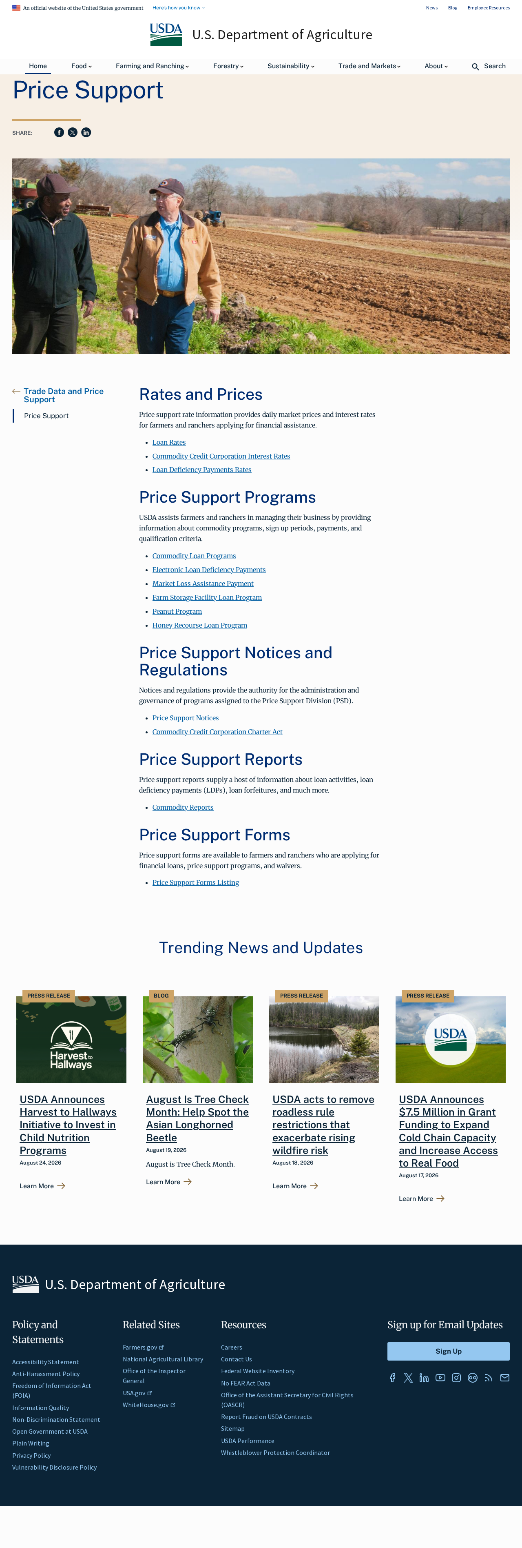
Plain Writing (30, 1443)
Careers (231, 1347)
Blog (452, 7)
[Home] (167, 43)
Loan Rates (169, 442)
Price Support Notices (186, 718)
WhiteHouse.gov (145, 1405)
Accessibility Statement (45, 1362)
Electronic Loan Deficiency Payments (209, 570)
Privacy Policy (31, 1455)
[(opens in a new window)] (392, 1378)
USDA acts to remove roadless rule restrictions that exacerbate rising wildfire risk (323, 1124)
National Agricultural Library (163, 1359)
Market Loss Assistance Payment (203, 583)
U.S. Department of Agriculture (282, 34)
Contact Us (236, 1359)
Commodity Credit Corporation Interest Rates (221, 456)
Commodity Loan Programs (194, 556)
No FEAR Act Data (245, 1383)
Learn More (37, 1186)
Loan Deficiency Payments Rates (202, 470)
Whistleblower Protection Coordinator (275, 1452)
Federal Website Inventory (257, 1371)
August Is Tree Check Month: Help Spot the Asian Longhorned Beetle (197, 1118)
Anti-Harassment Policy (46, 1374)
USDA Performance (247, 1441)
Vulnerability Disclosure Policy (54, 1467)
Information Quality (40, 1407)
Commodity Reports (183, 807)
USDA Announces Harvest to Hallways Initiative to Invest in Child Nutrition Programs (68, 1124)
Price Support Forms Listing (196, 882)
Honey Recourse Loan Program (200, 625)
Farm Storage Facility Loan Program (207, 597)
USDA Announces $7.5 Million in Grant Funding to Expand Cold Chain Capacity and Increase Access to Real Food (448, 1131)
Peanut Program (177, 611)
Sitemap (233, 1428)
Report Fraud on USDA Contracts (266, 1416)
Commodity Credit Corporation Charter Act (218, 732)
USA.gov (134, 1393)
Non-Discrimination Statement (56, 1419)
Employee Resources (489, 7)
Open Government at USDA (50, 1431)
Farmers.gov (140, 1347)
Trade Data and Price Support (64, 395)
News (432, 7)
